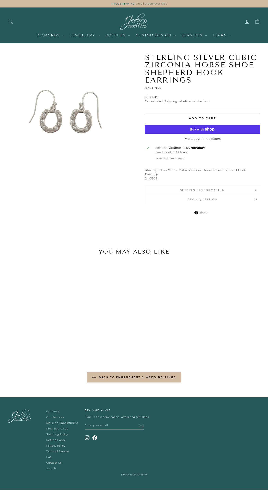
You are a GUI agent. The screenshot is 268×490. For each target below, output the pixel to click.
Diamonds (49, 35)
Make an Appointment (62, 422)
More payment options (203, 139)
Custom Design (154, 35)
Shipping (170, 101)
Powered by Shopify (134, 474)
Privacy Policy (55, 445)
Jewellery (83, 35)
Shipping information (202, 189)
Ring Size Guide (57, 428)
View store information (169, 158)
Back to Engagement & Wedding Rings (137, 377)
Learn (220, 35)
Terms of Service (57, 451)
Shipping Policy (57, 434)
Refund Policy (56, 440)
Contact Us (54, 462)
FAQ (49, 457)
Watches (116, 35)
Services (193, 35)
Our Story (53, 411)
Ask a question (203, 199)
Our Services (55, 417)
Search (51, 468)
